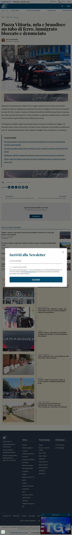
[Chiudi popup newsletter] (63, 252)
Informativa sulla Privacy (29, 271)
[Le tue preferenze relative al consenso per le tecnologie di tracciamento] (3, 532)
